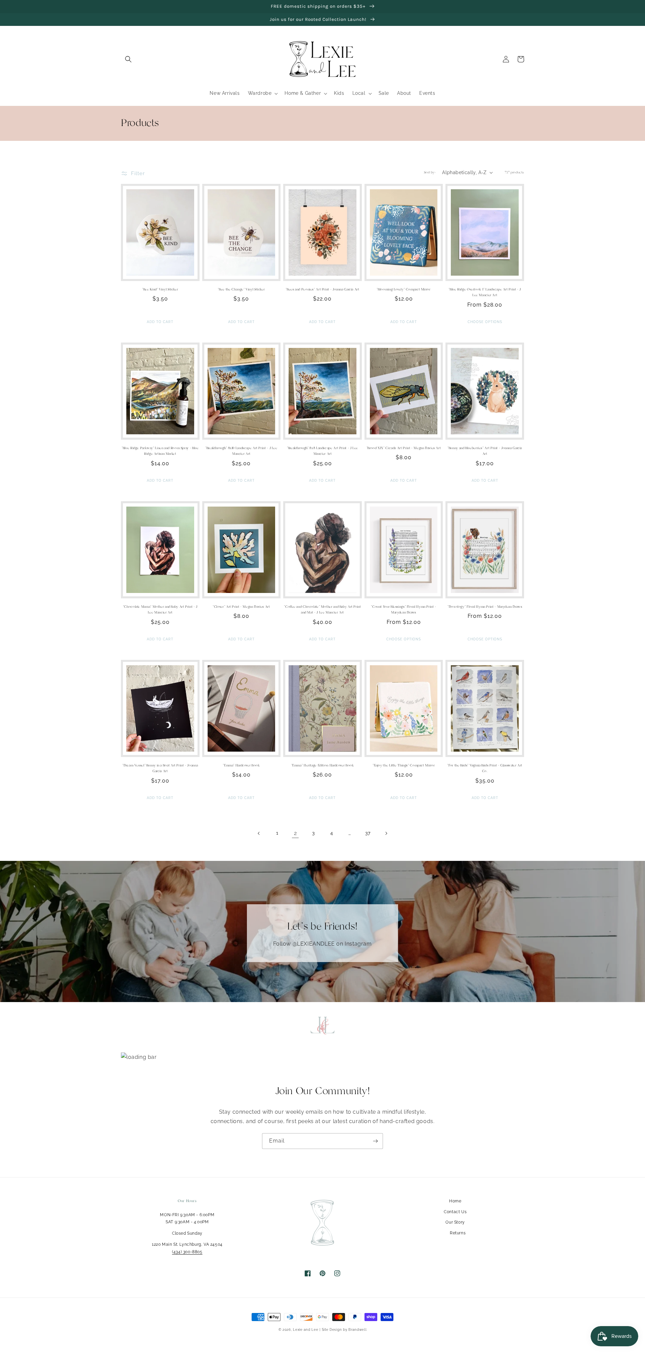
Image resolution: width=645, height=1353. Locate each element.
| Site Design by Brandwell (343, 1329)
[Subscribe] (375, 1141)
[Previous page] (259, 833)
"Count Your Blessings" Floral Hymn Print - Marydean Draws (403, 609)
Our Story (455, 1222)
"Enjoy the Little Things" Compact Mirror (404, 765)
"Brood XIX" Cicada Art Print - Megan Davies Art (404, 448)
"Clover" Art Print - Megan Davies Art (241, 606)
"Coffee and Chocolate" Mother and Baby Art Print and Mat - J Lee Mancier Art (322, 609)
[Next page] (386, 833)
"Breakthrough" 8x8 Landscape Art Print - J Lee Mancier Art (322, 451)
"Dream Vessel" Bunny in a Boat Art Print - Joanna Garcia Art (160, 768)
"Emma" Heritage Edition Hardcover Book (322, 765)
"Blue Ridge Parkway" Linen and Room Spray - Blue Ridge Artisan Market (160, 451)
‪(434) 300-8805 (187, 1251)
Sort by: (429, 172)
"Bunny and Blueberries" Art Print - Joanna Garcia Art (484, 451)
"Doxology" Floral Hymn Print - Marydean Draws (484, 606)
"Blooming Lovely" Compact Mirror (403, 289)
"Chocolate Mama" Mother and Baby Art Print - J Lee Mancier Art (160, 609)
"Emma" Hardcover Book (241, 765)
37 (367, 833)
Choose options (485, 322)
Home (455, 1201)
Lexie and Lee (306, 1329)
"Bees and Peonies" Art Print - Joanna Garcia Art (322, 289)
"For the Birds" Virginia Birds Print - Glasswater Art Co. (484, 768)
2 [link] (295, 833)
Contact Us (455, 1211)
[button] (128, 59)
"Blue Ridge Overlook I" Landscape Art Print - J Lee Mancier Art (484, 292)
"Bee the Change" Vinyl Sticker (241, 289)
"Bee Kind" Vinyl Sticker (160, 289)
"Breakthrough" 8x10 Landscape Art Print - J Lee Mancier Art (241, 451)
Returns (458, 1233)
